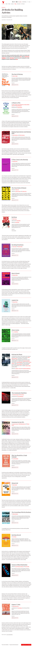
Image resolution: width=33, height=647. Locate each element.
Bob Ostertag (22, 135)
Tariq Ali (17, 189)
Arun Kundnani (19, 362)
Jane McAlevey (15, 135)
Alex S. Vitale (15, 76)
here (21, 56)
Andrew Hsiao (17, 191)
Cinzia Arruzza (15, 423)
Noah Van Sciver (16, 606)
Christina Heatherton (26, 368)
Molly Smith (20, 246)
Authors (12, 3)
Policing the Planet (17, 354)
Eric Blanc (14, 536)
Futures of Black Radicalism (19, 565)
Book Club (18, 3)
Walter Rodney (15, 514)
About (7, 3)
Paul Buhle (18, 220)
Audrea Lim (24, 191)
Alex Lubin (27, 566)
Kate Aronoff (15, 104)
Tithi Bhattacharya (21, 423)
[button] (29, 1)
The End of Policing (17, 74)
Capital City (15, 300)
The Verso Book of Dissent (19, 188)
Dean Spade (15, 484)
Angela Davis (15, 161)
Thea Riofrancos (19, 105)
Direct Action (15, 330)
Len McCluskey (15, 458)
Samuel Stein (15, 301)
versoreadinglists (9, 634)
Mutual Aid (15, 483)
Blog (15, 3)
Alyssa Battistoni (21, 104)
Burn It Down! (16, 273)
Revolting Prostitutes (17, 245)
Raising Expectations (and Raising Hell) (21, 132)
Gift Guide (12, 57)
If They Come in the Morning (20, 159)
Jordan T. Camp (18, 368)
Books (9, 3)
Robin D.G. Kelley (26, 360)
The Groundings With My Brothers (21, 512)
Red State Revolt (16, 535)
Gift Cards (22, 3)
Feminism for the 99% (18, 422)
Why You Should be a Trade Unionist (19, 456)
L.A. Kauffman (15, 331)
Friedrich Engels (16, 394)
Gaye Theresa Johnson (19, 566)
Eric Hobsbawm (20, 396)
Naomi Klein (19, 107)
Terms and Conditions (5, 644)
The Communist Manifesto (19, 393)
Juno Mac (14, 246)
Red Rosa (14, 217)
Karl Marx (22, 394)
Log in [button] (20, 1)
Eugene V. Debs (16, 604)
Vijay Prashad (19, 364)
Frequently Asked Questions (13, 644)
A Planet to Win (16, 103)
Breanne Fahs (15, 275)
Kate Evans (15, 218)
